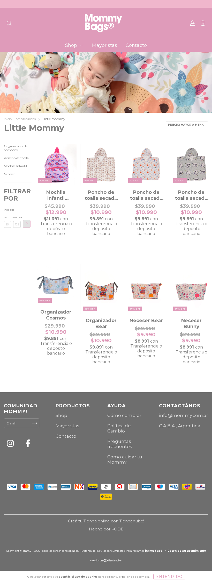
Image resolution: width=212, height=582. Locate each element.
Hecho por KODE (106, 529)
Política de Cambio (119, 428)
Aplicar (27, 224)
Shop (71, 45)
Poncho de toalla (16, 158)
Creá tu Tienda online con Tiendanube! (106, 521)
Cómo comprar (124, 415)
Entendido (169, 576)
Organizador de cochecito (15, 148)
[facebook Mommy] (27, 444)
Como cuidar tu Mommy (124, 459)
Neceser (9, 174)
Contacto (136, 45)
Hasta (16, 217)
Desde (7, 217)
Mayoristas (104, 45)
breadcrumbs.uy (28, 119)
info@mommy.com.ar (183, 415)
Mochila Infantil (15, 166)
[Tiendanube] (106, 561)
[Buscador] (9, 23)
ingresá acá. (154, 550)
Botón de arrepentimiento (187, 550)
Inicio (8, 119)
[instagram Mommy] (11, 444)
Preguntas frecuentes (119, 444)
